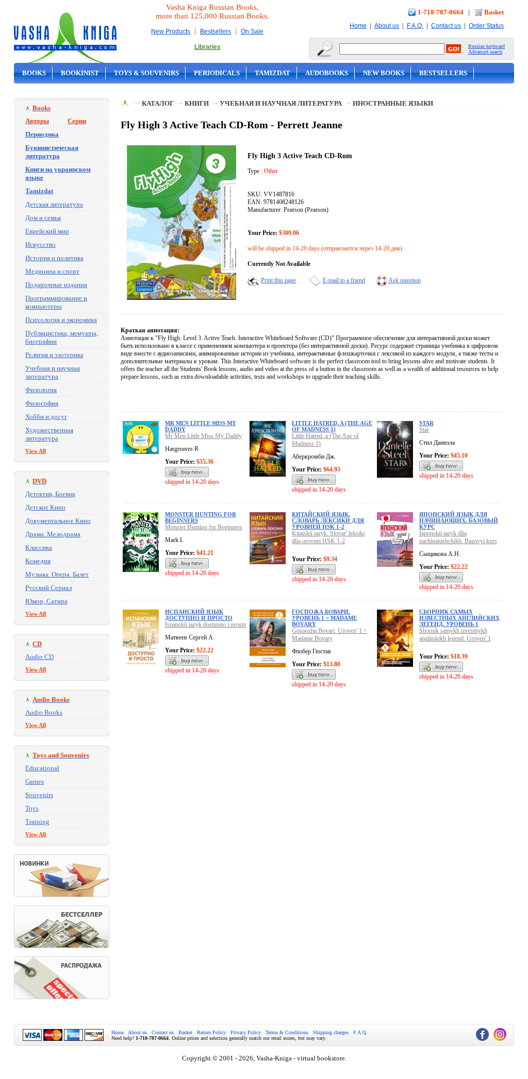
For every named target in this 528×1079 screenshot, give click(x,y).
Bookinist (80, 73)
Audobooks (326, 73)
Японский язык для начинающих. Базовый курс (458, 520)
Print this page (278, 280)
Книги (197, 103)
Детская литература (54, 204)
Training (37, 821)
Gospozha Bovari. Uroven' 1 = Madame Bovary (329, 634)
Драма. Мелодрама (52, 534)
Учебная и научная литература (52, 372)
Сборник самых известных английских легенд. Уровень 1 (459, 618)
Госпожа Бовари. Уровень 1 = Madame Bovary (324, 618)
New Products (170, 31)
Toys (32, 808)
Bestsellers (215, 31)
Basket (494, 12)
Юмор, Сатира (46, 601)
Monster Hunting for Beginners (203, 527)
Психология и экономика (61, 320)
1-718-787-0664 (441, 12)
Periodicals (217, 73)
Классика (38, 547)
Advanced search (485, 52)
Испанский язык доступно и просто (199, 615)
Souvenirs (39, 795)
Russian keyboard (486, 46)
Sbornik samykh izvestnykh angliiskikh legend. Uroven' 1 (455, 634)
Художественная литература (49, 434)
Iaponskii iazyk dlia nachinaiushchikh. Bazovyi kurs (458, 537)
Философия (41, 403)
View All (35, 451)
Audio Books (43, 712)
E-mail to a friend (344, 280)
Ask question (404, 280)
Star (426, 423)
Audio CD (39, 657)
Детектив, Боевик (50, 494)
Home (358, 25)
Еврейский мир (47, 231)
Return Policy (211, 1032)
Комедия (38, 561)
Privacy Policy (245, 1032)
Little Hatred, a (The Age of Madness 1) (332, 426)
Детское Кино (45, 507)
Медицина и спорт (52, 271)
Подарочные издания (56, 285)
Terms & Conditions (287, 1032)
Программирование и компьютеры (56, 302)
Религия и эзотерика (54, 355)
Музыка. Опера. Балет (57, 574)
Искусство (40, 244)
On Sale (252, 31)
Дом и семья (43, 218)
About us (386, 25)
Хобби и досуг (46, 416)
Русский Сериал (48, 588)
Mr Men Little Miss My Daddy (203, 436)
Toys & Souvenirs (146, 73)
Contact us (446, 25)
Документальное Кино (58, 521)
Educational (42, 768)
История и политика (54, 258)
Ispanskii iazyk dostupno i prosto (205, 624)
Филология (41, 390)
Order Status (486, 25)
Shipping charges (331, 1032)
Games (34, 781)
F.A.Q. (415, 25)
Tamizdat (272, 73)
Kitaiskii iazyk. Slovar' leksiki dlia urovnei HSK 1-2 (328, 537)
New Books (383, 73)
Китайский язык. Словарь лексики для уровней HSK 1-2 (328, 520)
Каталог (158, 103)
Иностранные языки (393, 103)
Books (34, 73)
